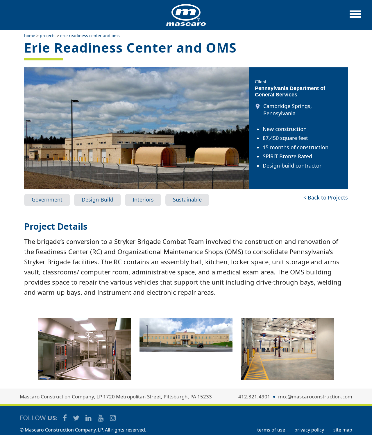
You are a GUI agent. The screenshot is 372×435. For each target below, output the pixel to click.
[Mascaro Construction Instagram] (112, 418)
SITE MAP (342, 430)
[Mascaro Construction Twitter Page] (76, 418)
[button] (355, 17)
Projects (48, 35)
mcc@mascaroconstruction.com (315, 396)
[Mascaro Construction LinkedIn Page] (89, 418)
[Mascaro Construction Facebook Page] (65, 418)
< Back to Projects (325, 197)
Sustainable (187, 199)
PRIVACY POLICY (309, 430)
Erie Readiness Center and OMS (90, 35)
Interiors (143, 199)
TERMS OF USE (271, 430)
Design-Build (97, 199)
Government (47, 199)
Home (29, 35)
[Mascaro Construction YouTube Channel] (101, 418)
